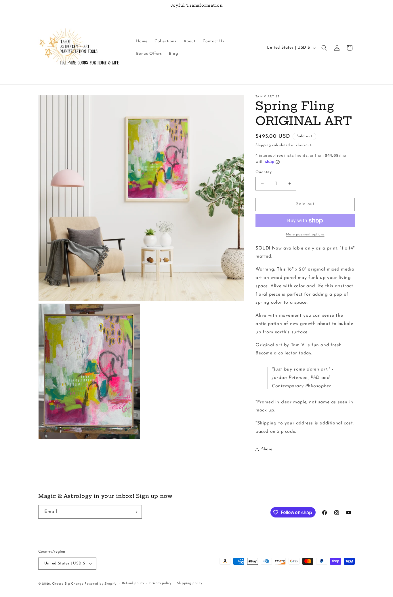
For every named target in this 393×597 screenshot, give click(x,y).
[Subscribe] (135, 512)
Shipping (263, 145)
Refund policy (133, 583)
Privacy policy (160, 583)
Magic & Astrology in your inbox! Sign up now (105, 496)
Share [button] (266, 449)
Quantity (263, 172)
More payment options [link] (305, 234)
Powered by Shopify (101, 583)
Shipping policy (189, 583)
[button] (324, 47)
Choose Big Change (68, 583)
